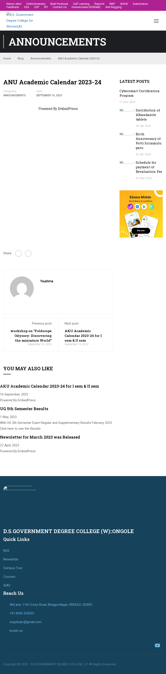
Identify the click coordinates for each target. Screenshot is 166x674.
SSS (26, 7)
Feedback (12, 7)
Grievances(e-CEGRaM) (86, 7)
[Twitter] (28, 253)
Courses (9, 577)
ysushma (46, 281)
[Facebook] (18, 253)
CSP (36, 7)
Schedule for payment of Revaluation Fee (149, 167)
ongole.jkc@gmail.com (26, 622)
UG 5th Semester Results (24, 408)
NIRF (112, 3)
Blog (21, 58)
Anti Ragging (113, 7)
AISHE (124, 3)
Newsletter (11, 559)
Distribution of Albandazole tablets (148, 114)
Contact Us (60, 7)
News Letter (13, 3)
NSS (6, 551)
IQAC (7, 585)
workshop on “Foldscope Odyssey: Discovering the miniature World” (31, 336)
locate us (16, 631)
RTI (46, 7)
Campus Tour (12, 568)
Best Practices (59, 3)
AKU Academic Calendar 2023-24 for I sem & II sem (83, 336)
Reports (99, 3)
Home (7, 58)
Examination (140, 3)
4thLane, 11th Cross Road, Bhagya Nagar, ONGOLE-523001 (51, 605)
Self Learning (81, 3)
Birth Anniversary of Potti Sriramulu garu (148, 141)
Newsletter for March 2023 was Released (40, 437)
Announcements (40, 58)
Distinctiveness (35, 3)
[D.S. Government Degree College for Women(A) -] (20, 20)
